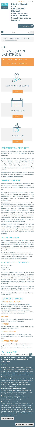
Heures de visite (21, 59)
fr (19, 1)
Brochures (23, 64)
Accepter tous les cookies (24, 424)
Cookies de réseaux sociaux (11, 402)
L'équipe (9, 59)
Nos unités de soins (11, 40)
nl (21, 1)
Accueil (5, 38)
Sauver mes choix (7, 418)
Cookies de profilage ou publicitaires (14, 396)
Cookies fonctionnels (9, 377)
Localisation (11, 64)
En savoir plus (5, 364)
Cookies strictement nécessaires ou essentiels (17, 367)
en (23, 1)
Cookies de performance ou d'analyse (14, 388)
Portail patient (24, 26)
